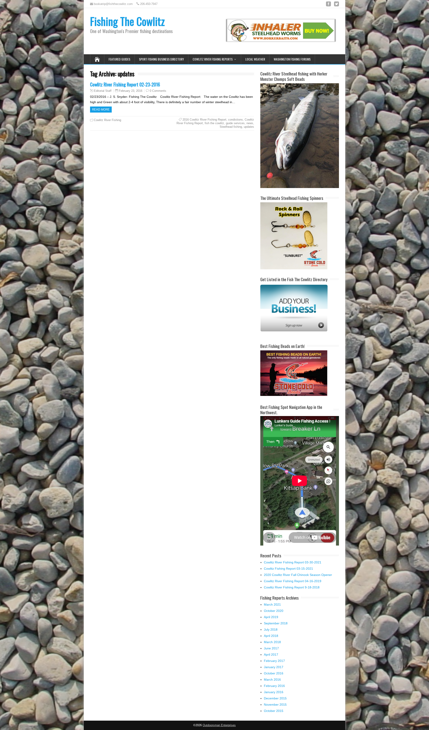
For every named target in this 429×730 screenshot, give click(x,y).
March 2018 (272, 642)
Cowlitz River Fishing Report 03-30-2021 (292, 562)
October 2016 (273, 673)
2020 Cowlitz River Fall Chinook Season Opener (298, 575)
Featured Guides (119, 59)
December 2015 (275, 698)
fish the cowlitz (214, 123)
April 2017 (271, 654)
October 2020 (273, 611)
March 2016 (272, 679)
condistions (235, 119)
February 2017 (274, 661)
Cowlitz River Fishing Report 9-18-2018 (292, 587)
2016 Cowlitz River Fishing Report (204, 119)
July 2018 (271, 629)
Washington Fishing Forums (292, 59)
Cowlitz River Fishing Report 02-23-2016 (125, 84)
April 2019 (271, 617)
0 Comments (158, 90)
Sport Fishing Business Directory (161, 59)
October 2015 (273, 711)
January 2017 (273, 667)
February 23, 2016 (130, 90)
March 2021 (272, 604)
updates (249, 126)
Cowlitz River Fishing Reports (213, 59)
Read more (101, 109)
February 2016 (274, 686)
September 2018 (276, 623)
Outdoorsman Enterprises (219, 725)
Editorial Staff (102, 90)
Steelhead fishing (231, 126)
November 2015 (275, 704)
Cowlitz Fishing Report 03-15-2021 (288, 568)
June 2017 (271, 648)
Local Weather (255, 59)
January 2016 (273, 692)
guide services (235, 123)
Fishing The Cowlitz (127, 21)
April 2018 (271, 636)
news (249, 123)
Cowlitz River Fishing (107, 120)
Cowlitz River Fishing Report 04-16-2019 (292, 581)
